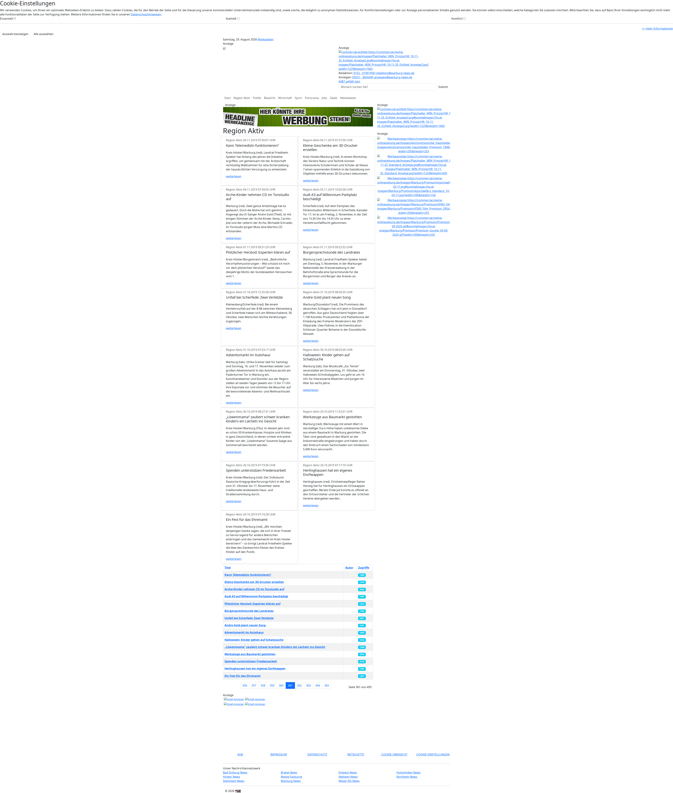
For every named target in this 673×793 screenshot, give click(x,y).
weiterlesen (233, 176)
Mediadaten (266, 39)
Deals (333, 98)
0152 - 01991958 (364, 73)
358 (263, 685)
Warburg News (291, 781)
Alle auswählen (43, 34)
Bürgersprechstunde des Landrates (249, 611)
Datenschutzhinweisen (146, 14)
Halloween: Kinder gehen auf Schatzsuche (254, 640)
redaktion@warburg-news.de (394, 73)
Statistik (231, 18)
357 (253, 685)
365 (326, 685)
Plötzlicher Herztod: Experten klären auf (252, 604)
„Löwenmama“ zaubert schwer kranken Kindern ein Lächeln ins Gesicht (275, 647)
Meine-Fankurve (291, 777)
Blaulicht (269, 98)
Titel (228, 568)
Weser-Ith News (349, 781)
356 (244, 685)
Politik (257, 98)
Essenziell (6, 18)
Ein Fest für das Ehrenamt (243, 676)
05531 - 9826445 (362, 77)
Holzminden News (408, 772)
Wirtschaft (285, 98)
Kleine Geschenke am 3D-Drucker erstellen (254, 582)
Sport (298, 98)
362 (299, 685)
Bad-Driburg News (235, 772)
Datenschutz (317, 754)
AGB (240, 754)
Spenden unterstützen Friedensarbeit (251, 661)
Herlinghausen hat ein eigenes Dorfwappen (255, 668)
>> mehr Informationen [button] (657, 28)
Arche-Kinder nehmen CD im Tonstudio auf (254, 589)
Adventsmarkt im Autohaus (244, 632)
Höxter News (231, 777)
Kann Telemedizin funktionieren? (248, 575)
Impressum (278, 754)
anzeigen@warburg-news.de (393, 77)
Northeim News (406, 777)
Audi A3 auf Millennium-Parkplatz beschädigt (256, 596)
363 (308, 685)
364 (317, 685)
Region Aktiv (242, 98)
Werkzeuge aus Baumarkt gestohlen (250, 654)
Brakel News (289, 772)
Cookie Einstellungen (433, 754)
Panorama (312, 98)
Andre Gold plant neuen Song (245, 625)
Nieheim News (348, 777)
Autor (349, 568)
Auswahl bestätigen (15, 34)
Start (227, 98)
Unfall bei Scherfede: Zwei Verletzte (249, 618)
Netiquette (355, 754)
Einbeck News (348, 772)
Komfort (457, 18)
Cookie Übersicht (394, 754)
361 (290, 685)
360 (281, 685)
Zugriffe (363, 568)
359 (272, 685)
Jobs (324, 98)
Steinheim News (233, 781)
